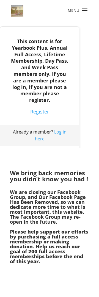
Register (39, 111)
